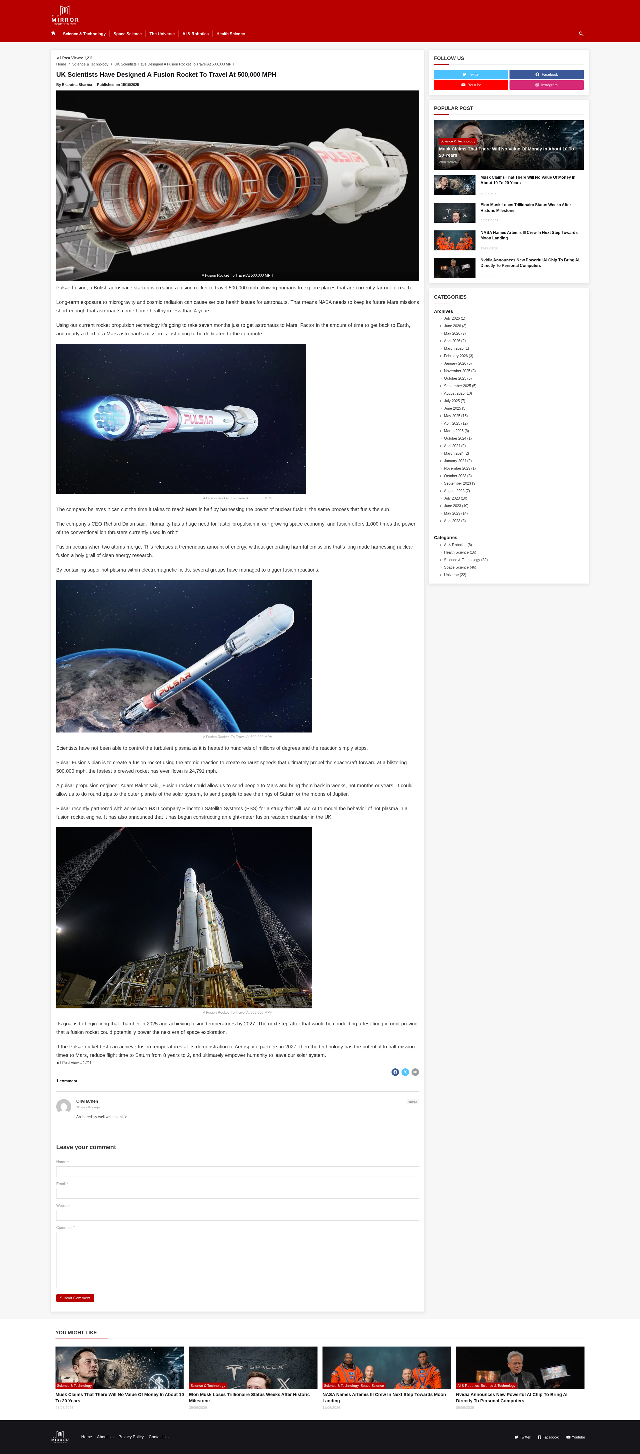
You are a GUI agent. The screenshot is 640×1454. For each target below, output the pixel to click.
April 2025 (452, 423)
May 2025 (452, 416)
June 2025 (452, 408)
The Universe (162, 34)
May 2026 (452, 333)
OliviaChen (87, 1101)
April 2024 (452, 446)
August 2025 (454, 393)
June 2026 (452, 326)
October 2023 (455, 476)
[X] (405, 1072)
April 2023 (452, 521)
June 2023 (452, 506)
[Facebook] (395, 1072)
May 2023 (452, 513)
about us (105, 1437)
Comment (65, 1227)
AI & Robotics (195, 34)
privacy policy (131, 1437)
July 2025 (452, 401)
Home (61, 64)
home (86, 1437)
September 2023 (457, 483)
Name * (62, 1162)
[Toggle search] (581, 34)
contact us (158, 1437)
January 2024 (455, 461)
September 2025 (457, 386)
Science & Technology (84, 34)
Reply (413, 1101)
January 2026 (455, 363)
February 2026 (456, 356)
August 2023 (454, 491)
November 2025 (457, 371)
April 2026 (452, 341)
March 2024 (454, 453)
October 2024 (455, 438)
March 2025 (454, 431)
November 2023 (457, 468)
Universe (451, 575)
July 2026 (452, 318)
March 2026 (454, 348)
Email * (62, 1184)
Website (63, 1205)
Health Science (230, 34)
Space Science (128, 34)
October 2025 (455, 378)
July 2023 (452, 498)
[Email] (415, 1072)
